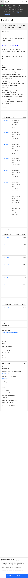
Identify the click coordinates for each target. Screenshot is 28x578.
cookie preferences (6, 569)
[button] (26, 558)
